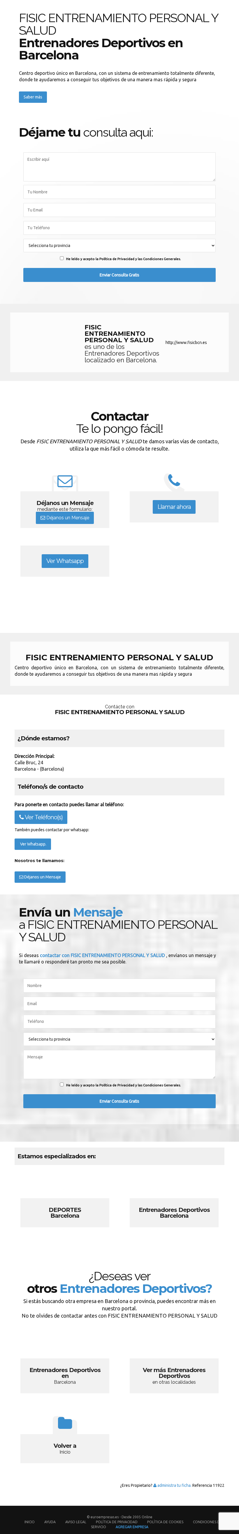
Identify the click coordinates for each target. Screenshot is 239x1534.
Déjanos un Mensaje (67, 517)
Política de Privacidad (117, 1522)
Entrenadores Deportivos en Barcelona (64, 1363)
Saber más (33, 97)
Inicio (29, 1522)
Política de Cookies (165, 1522)
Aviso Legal (75, 1522)
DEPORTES (64, 1203)
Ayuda (50, 1522)
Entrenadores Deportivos (174, 1203)
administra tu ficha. (174, 1485)
